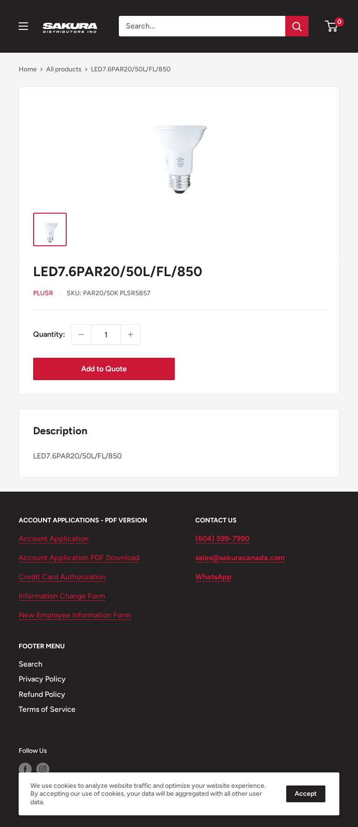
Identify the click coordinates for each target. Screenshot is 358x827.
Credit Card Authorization (62, 576)
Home (28, 69)
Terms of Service (47, 709)
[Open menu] (23, 26)
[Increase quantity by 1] (130, 334)
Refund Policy (42, 694)
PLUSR (43, 293)
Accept (306, 794)
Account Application (54, 538)
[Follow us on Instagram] (42, 769)
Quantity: (49, 334)
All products (64, 69)
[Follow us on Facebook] (25, 769)
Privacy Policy (42, 678)
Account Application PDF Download (79, 557)
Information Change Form (62, 595)
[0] (331, 26)
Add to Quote (104, 368)
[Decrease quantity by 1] (81, 334)
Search (30, 664)
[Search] (297, 26)
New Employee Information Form (75, 615)
